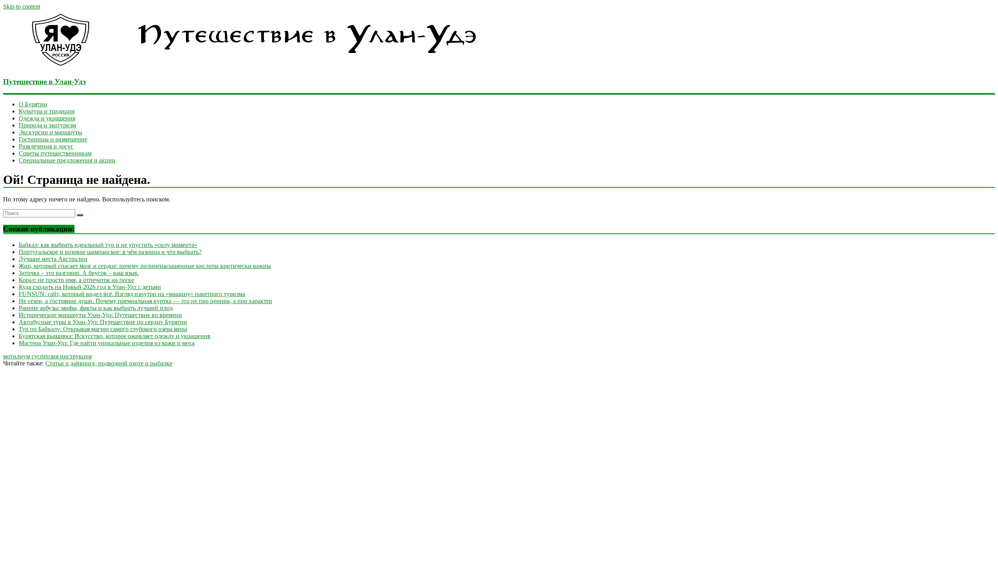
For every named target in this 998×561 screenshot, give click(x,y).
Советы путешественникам (55, 153)
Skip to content (21, 6)
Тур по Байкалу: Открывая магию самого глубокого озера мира (103, 329)
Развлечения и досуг (46, 146)
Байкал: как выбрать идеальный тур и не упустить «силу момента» (108, 245)
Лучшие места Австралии (53, 259)
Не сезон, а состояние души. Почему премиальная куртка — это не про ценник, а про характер (145, 301)
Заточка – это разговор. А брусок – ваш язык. (79, 273)
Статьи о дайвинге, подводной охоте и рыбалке (108, 363)
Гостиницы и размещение (53, 139)
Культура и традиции (47, 111)
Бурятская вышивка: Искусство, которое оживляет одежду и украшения (114, 336)
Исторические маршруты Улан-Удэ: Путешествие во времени (100, 315)
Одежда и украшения (47, 118)
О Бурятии (33, 104)
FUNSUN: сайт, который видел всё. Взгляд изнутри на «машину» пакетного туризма (132, 294)
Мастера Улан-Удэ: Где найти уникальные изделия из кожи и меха (107, 343)
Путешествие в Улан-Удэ (44, 82)
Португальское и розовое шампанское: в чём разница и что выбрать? (110, 252)
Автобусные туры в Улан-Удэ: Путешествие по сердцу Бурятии (103, 322)
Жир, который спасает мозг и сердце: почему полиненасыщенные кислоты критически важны (145, 266)
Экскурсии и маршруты (50, 132)
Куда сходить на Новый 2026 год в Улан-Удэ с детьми (90, 287)
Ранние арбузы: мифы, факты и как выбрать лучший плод (96, 308)
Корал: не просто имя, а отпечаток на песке (76, 280)
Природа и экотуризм (47, 125)
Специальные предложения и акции (67, 160)
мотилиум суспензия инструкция (47, 356)
